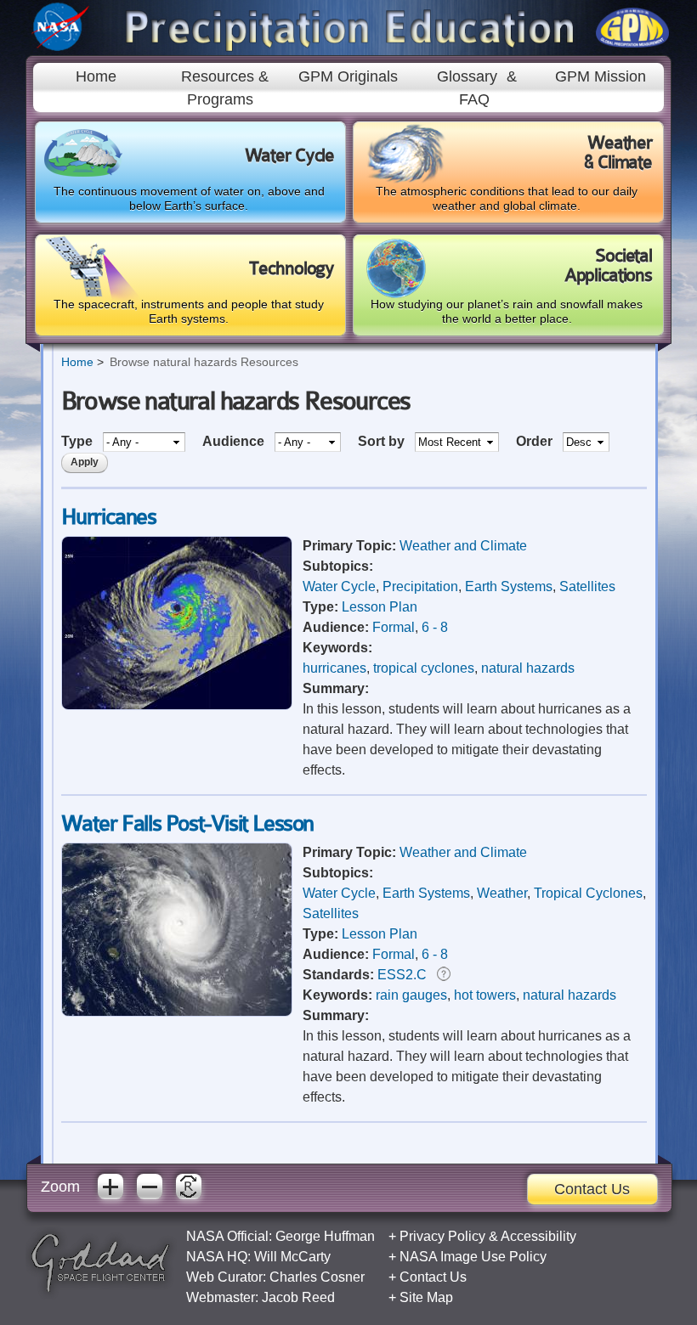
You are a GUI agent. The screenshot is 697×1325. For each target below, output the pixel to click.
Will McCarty (292, 1256)
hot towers (485, 995)
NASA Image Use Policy (473, 1256)
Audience (235, 441)
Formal (393, 627)
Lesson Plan (379, 607)
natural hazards (528, 668)
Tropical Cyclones (588, 893)
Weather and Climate (463, 545)
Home (96, 76)
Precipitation (420, 586)
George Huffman (325, 1236)
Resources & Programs (225, 87)
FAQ (474, 99)
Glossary (467, 76)
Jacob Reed (298, 1297)
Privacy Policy (442, 1236)
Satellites (587, 586)
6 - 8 (435, 627)
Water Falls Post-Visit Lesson (187, 823)
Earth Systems (508, 586)
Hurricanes (108, 517)
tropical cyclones (423, 668)
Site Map (426, 1297)
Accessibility (538, 1236)
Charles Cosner (317, 1277)
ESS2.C (402, 974)
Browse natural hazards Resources (204, 362)
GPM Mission (600, 76)
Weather (502, 893)
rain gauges (411, 995)
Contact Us (592, 1189)
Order (536, 441)
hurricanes (334, 668)
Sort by (383, 441)
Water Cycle (339, 586)
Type (78, 441)
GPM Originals (348, 76)
